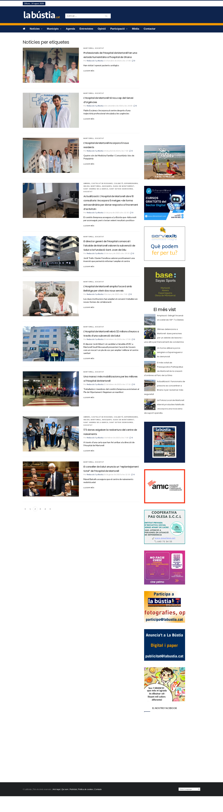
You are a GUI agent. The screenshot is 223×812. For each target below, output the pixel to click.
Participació (117, 28)
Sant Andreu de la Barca (95, 189)
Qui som (65, 789)
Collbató (118, 183)
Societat (99, 48)
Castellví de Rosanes (102, 183)
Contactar (149, 28)
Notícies (35, 28)
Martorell (88, 48)
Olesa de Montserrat (123, 186)
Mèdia (135, 28)
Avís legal (56, 789)
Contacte (98, 789)
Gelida (86, 186)
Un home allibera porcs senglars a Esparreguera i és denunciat (170, 352)
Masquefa (107, 186)
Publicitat (73, 789)
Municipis (53, 28)
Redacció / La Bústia (95, 60)
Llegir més (88, 71)
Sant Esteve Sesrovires (121, 189)
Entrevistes (86, 28)
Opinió (102, 28)
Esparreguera (131, 183)
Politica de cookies (85, 789)
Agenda (70, 28)
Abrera (86, 183)
